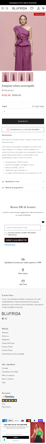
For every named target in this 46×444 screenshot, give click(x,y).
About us (5, 336)
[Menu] (2, 8)
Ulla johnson (9, 90)
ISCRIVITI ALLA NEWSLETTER (16, 240)
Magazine (6, 340)
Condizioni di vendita (10, 372)
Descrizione (7, 135)
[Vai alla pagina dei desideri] (31, 8)
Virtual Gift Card (8, 343)
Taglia (4, 106)
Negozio (5, 332)
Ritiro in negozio (8, 375)
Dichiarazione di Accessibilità (13, 354)
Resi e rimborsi (8, 379)
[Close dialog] (43, 423)
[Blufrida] (19, 8)
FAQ (3, 383)
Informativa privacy (10, 245)
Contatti (5, 368)
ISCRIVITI (15, 437)
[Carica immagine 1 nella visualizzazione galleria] (23, 41)
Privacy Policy (7, 347)
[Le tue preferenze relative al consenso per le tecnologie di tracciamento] (4, 439)
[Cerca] (8, 8)
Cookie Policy (7, 350)
